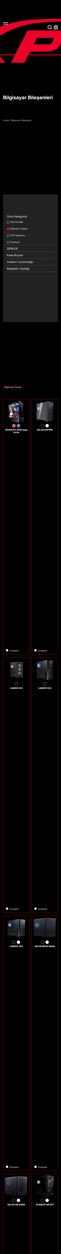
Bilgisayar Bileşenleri (21, 120)
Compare (14, 650)
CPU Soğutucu (17, 235)
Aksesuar (15, 242)
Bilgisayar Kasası (18, 228)
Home (6, 120)
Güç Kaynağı (16, 222)
